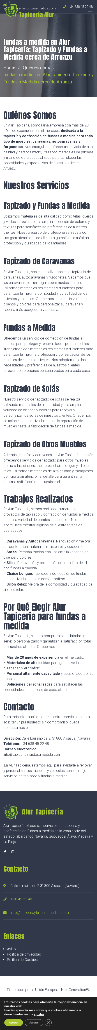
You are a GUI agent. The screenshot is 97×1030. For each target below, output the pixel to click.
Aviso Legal (16, 949)
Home (9, 67)
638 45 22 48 (21, 899)
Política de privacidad (24, 954)
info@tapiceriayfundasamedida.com (32, 754)
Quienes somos (38, 67)
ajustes (39, 1014)
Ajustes (34, 1022)
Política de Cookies (22, 960)
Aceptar (13, 1022)
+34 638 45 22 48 (35, 744)
